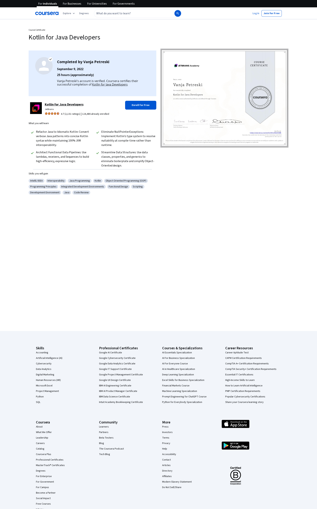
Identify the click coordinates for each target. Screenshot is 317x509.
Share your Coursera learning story (244, 402)
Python (40, 396)
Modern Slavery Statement (177, 482)
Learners (104, 427)
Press (165, 427)
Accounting (42, 352)
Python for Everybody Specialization (182, 402)
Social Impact (43, 498)
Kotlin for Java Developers (110, 84)
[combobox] (130, 13)
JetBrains (49, 109)
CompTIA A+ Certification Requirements (247, 363)
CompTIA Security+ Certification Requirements (250, 369)
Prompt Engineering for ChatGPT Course (184, 396)
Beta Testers (106, 438)
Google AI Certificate (110, 352)
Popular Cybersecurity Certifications (245, 396)
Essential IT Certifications (239, 374)
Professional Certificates (49, 460)
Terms (165, 438)
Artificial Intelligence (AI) (49, 358)
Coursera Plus (43, 454)
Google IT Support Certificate (115, 369)
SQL (38, 402)
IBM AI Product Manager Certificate (118, 391)
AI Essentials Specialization (177, 352)
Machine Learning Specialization (179, 391)
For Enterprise (44, 476)
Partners (103, 432)
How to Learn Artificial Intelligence (244, 385)
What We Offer (44, 432)
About (39, 427)
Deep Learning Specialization (178, 374)
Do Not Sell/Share (171, 487)
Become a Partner (46, 493)
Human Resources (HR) (48, 380)
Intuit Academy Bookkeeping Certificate (121, 402)
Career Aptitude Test (237, 352)
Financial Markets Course (176, 385)
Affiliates (167, 476)
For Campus (42, 487)
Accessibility (169, 454)
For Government (45, 482)
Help (164, 449)
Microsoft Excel (44, 385)
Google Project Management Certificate (121, 374)
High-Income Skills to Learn (240, 380)
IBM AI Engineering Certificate (115, 385)
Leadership (42, 438)
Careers (40, 443)
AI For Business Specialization (178, 358)
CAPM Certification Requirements (243, 358)
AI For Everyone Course (175, 363)
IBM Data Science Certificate (114, 396)
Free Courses (43, 504)
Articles (166, 465)
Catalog (40, 449)
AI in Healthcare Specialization (178, 369)
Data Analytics (43, 369)
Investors (167, 432)
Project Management (47, 391)
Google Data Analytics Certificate (117, 363)
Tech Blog (104, 454)
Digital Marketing (45, 374)
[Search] (177, 13)
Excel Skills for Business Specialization (183, 380)
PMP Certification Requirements (242, 391)
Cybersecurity (44, 363)
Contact (166, 460)
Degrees (40, 471)
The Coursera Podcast (111, 449)
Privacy (166, 443)
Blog (101, 443)
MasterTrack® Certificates (50, 465)
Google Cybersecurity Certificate (117, 358)
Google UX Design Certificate (115, 380)
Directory (167, 471)
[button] (84, 13)
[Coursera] (47, 13)
